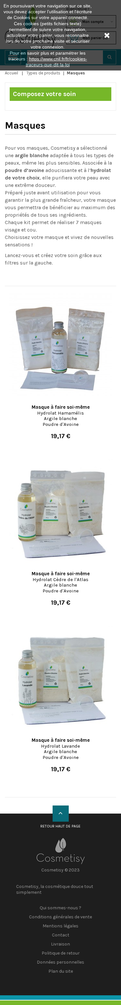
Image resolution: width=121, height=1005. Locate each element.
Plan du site (60, 971)
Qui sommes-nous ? (60, 908)
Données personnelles (60, 962)
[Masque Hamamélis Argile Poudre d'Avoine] (60, 344)
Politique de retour (61, 953)
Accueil (11, 72)
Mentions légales (60, 926)
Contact (60, 935)
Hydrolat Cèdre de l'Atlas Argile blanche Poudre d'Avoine (61, 582)
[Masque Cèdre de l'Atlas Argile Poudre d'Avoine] (60, 511)
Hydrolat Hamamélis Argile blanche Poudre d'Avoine (61, 415)
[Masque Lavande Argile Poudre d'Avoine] (60, 677)
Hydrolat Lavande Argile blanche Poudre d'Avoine (61, 748)
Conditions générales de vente (60, 917)
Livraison (60, 944)
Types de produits (43, 72)
